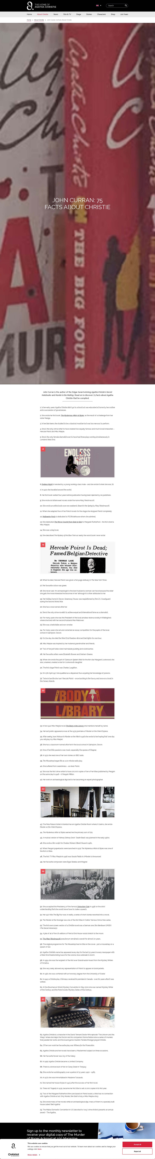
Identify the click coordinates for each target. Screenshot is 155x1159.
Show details (32, 1155)
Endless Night (47, 484)
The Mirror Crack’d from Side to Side (68, 522)
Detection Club (83, 907)
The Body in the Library (75, 726)
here (39, 1149)
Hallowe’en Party (49, 517)
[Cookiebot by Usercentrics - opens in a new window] (13, 1154)
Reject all (137, 1151)
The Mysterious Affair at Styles (72, 415)
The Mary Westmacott (52, 939)
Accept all (137, 1144)
